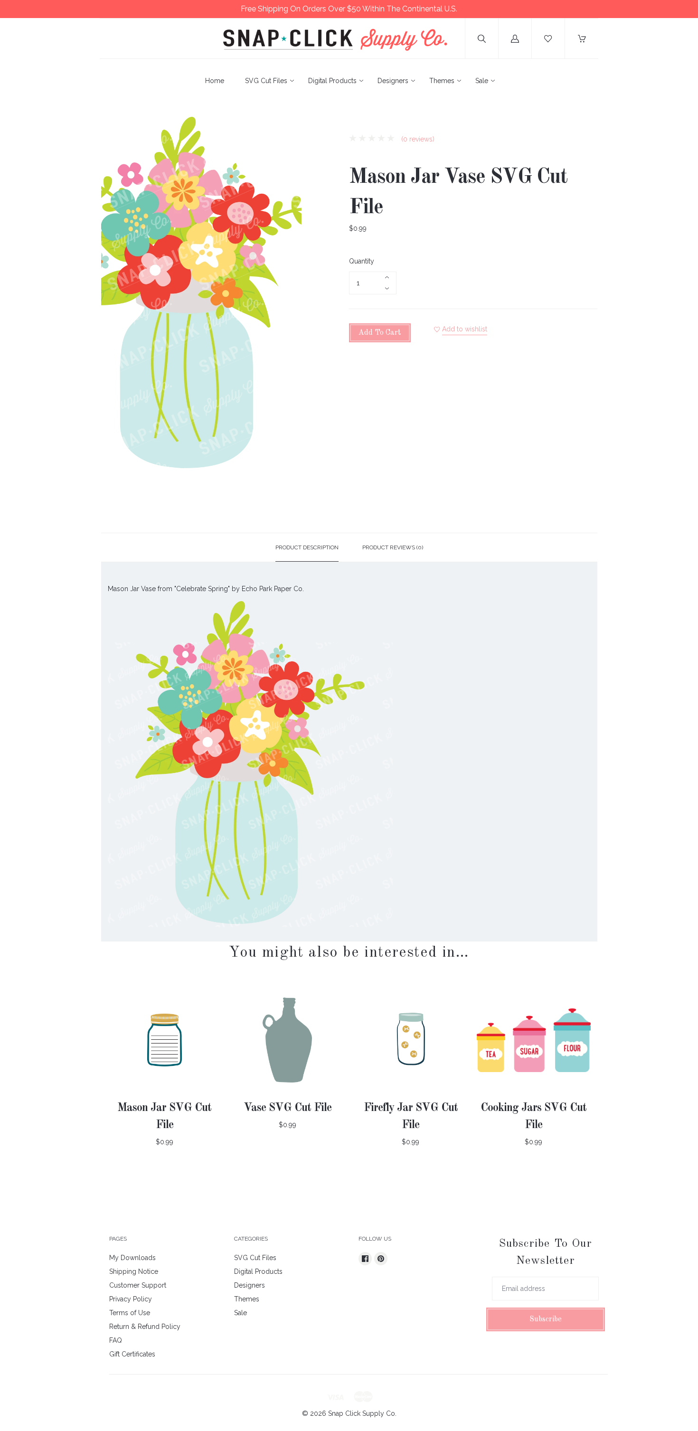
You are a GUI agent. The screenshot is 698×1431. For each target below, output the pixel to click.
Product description (307, 547)
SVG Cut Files (266, 81)
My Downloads (132, 1258)
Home (214, 81)
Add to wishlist (464, 329)
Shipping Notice (133, 1271)
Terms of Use (129, 1313)
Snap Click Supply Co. (362, 1413)
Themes (441, 81)
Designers (392, 81)
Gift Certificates (132, 1354)
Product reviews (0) (392, 547)
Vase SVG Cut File (287, 1108)
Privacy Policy (130, 1299)
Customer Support (137, 1285)
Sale (481, 81)
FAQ (115, 1340)
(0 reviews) (416, 139)
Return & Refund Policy (144, 1326)
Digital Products (332, 81)
